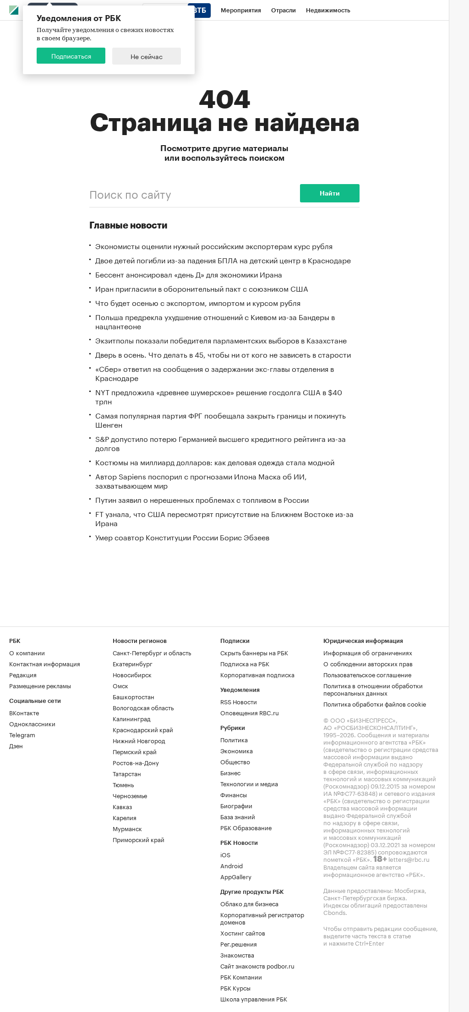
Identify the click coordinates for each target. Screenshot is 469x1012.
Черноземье (130, 795)
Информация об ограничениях (367, 652)
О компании (27, 652)
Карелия (124, 817)
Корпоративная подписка (257, 674)
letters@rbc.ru (409, 858)
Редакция (23, 674)
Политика (234, 739)
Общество (235, 761)
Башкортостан (133, 696)
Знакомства (237, 954)
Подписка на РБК (244, 663)
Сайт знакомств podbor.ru (257, 965)
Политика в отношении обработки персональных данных (373, 688)
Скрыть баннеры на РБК (254, 652)
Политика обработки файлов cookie (374, 703)
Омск (120, 685)
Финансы (233, 794)
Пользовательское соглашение (367, 674)
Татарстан (127, 773)
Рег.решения (238, 943)
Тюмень (123, 784)
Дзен (16, 745)
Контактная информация (44, 663)
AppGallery (235, 876)
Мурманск (127, 827)
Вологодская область (143, 707)
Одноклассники (32, 723)
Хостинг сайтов (242, 932)
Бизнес (230, 772)
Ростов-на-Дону (136, 762)
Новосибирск (132, 674)
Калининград (132, 718)
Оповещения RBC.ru (249, 712)
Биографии (236, 805)
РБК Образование (246, 827)
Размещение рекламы (40, 685)
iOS (225, 854)
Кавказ (122, 806)
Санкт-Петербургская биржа (364, 897)
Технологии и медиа (249, 783)
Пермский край (135, 751)
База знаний (237, 816)
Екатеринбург (133, 663)
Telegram (22, 734)
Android (231, 865)
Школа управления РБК (253, 998)
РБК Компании (241, 976)
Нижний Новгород (139, 740)
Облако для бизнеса (249, 903)
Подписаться (71, 55)
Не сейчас (147, 56)
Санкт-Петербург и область (152, 652)
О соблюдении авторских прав (368, 663)
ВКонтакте (24, 712)
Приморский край (138, 838)
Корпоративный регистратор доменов (262, 917)
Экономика (236, 750)
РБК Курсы (235, 987)
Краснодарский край (143, 729)
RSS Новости (238, 701)
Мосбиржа (409, 889)
